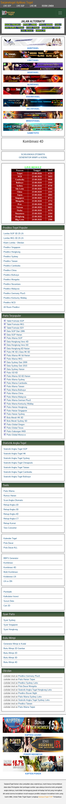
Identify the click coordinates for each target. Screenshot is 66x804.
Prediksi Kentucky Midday (15, 298)
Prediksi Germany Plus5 (14, 293)
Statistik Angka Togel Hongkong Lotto (35, 690)
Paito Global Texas (14, 428)
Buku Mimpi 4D (10, 662)
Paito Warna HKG (14, 359)
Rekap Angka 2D (11, 505)
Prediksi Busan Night (27, 693)
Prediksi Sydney (11, 256)
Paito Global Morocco (16, 435)
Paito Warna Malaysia (16, 397)
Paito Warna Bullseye (16, 390)
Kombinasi (8, 563)
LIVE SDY (7, 6)
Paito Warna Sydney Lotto (30, 697)
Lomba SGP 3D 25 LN (13, 233)
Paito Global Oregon (15, 424)
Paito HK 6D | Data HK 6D (18, 352)
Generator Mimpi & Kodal (15, 644)
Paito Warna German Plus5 (18, 400)
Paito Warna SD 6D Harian (18, 376)
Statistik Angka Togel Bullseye (17, 476)
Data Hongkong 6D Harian (18, 348)
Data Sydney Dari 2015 (16, 366)
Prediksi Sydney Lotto (28, 683)
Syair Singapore (11, 625)
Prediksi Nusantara (12, 284)
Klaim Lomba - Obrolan (14, 243)
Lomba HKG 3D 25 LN (13, 238)
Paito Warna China (14, 393)
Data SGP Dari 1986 (15, 331)
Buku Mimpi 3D (10, 657)
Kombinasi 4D (33, 141)
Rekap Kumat (10, 523)
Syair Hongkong (11, 629)
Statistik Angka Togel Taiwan (16, 467)
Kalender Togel (10, 538)
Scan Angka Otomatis (13, 500)
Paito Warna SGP (14, 338)
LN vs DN (8, 581)
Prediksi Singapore (12, 247)
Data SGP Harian (14, 335)
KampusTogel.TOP (46, 797)
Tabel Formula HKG (15, 324)
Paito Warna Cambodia (16, 383)
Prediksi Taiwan (10, 261)
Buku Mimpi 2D (10, 653)
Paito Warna (9, 491)
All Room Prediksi (11, 307)
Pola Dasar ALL (10, 547)
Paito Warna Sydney (15, 379)
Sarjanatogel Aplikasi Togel (17, 2)
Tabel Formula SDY (15, 328)
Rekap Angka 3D (11, 509)
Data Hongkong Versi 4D (17, 341)
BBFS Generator (11, 558)
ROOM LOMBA (48, 6)
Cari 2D (7, 605)
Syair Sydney (10, 620)
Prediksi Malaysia (11, 289)
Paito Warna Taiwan (15, 386)
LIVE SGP (20, 6)
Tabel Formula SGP (15, 321)
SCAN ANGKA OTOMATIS (33, 154)
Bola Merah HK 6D (14, 417)
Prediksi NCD (10, 302)
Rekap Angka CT (11, 518)
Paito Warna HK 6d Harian (18, 355)
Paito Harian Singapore (16, 411)
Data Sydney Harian (15, 369)
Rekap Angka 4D (11, 514)
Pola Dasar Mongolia (27, 686)
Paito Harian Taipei (26, 679)
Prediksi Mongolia (11, 279)
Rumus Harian (10, 495)
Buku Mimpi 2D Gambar (14, 648)
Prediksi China (10, 270)
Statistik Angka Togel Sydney (17, 458)
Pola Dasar (8, 543)
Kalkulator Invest (11, 596)
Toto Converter (10, 528)
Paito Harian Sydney (15, 414)
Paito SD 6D (12, 372)
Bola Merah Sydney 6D (16, 421)
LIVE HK (33, 6)
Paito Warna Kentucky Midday (20, 404)
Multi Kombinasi (11, 572)
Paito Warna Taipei (26, 707)
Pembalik (8, 592)
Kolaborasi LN (10, 576)
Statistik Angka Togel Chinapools (18, 463)
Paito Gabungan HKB (16, 431)
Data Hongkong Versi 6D (17, 345)
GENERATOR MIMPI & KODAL (33, 157)
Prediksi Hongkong (12, 252)
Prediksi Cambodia (12, 266)
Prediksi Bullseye (11, 275)
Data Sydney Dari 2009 (16, 362)
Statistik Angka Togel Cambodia (18, 472)
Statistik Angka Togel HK (15, 453)
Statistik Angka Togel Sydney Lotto (34, 700)
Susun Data (9, 601)
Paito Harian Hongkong (16, 407)
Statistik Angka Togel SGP (15, 449)
